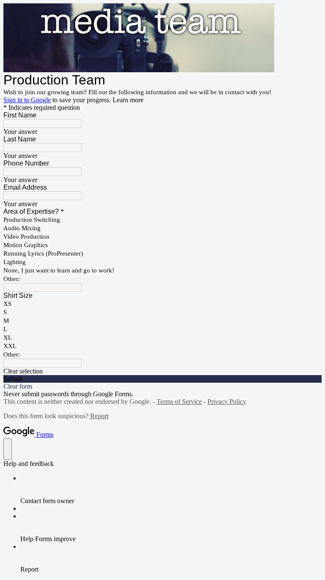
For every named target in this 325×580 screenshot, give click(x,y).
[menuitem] (171, 489)
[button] (162, 371)
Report (99, 415)
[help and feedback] (7, 449)
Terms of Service (179, 401)
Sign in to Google (27, 99)
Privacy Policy (226, 401)
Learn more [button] (128, 99)
